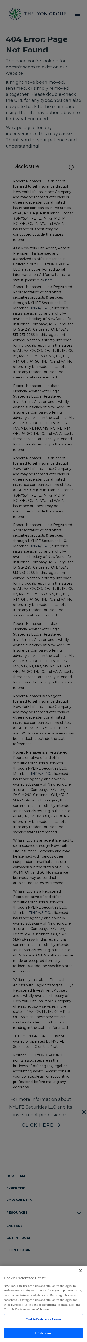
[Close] (80, 1271)
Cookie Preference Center (43, 1319)
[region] (43, 1304)
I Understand (44, 1333)
